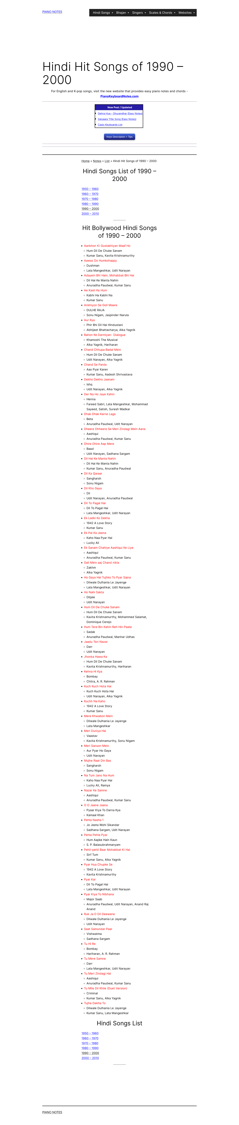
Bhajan (121, 12)
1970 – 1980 (90, 199)
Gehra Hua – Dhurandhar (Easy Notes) (120, 113)
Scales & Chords (160, 12)
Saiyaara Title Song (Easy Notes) (117, 119)
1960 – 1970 (90, 194)
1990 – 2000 (90, 208)
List (107, 161)
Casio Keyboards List (110, 124)
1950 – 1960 (90, 189)
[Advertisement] (119, 37)
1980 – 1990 (90, 204)
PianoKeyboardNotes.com (119, 96)
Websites (185, 12)
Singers (137, 12)
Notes (97, 161)
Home (86, 161)
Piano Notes (52, 12)
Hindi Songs (101, 12)
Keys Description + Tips (120, 136)
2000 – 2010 (90, 213)
